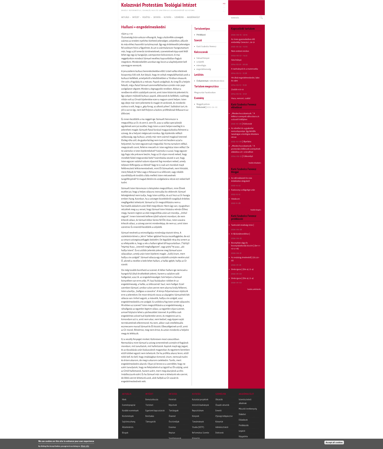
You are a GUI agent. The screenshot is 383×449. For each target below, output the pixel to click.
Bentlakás (149, 415)
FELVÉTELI (146, 17)
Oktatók (219, 399)
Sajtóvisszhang (128, 421)
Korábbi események (130, 410)
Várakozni (235, 199)
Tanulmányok (198, 421)
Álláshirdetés (127, 427)
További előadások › (255, 163)
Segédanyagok (175, 438)
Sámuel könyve (202, 58)
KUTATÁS (167, 17)
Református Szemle (200, 432)
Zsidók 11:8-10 (237, 89)
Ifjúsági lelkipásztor (224, 415)
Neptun (172, 432)
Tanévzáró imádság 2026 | (242, 225)
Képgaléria (243, 436)
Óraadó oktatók (222, 404)
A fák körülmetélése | (240, 234)
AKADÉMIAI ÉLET (193, 17)
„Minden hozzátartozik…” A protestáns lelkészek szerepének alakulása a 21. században (245, 149)
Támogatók (150, 421)
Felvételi (172, 399)
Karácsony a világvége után (243, 190)
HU (224, 4)
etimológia (201, 65)
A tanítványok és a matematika (244, 69)
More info (85, 446)
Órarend (172, 415)
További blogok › (255, 210)
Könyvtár (196, 438)
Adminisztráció (221, 427)
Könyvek (195, 415)
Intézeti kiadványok (200, 404)
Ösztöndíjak (174, 421)
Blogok (125, 432)
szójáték (200, 62)
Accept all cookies (334, 442)
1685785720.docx (216, 81)
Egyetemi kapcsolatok (155, 410)
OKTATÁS (157, 17)
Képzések (173, 404)
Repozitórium (198, 410)
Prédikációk (244, 425)
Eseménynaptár (128, 404)
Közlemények (128, 415)
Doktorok (219, 432)
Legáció (242, 430)
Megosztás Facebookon (205, 92)
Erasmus (172, 427)
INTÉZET (135, 17)
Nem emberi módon (240, 51)
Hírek (124, 399)
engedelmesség (203, 69)
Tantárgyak (173, 410)
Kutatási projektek (200, 399)
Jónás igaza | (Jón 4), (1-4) (242, 269)
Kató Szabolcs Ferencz (206, 46)
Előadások (243, 419)
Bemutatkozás (151, 399)
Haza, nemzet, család (240, 98)
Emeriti (218, 410)
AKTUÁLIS (125, 17)
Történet (149, 404)
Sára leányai (236, 60)
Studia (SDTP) (198, 427)
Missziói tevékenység (248, 408)
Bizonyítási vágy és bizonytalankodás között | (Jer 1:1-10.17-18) (246, 246)
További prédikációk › (254, 289)
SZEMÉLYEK (179, 17)
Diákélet (242, 414)
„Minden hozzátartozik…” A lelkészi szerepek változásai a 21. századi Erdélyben (245, 116)
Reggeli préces (203, 104)
